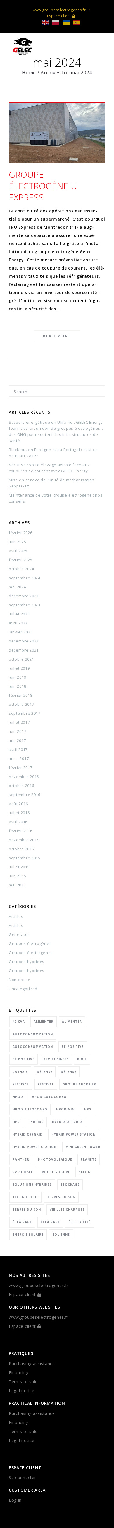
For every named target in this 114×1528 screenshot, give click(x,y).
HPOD (18, 1097)
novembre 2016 (24, 776)
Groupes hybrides (26, 961)
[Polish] (57, 22)
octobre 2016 (21, 785)
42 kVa (19, 1022)
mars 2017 (19, 758)
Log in (15, 1500)
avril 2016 (18, 821)
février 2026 (20, 532)
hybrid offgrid (67, 1122)
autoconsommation (33, 1034)
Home (29, 72)
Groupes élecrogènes (30, 943)
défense (44, 1072)
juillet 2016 (19, 812)
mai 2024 (17, 586)
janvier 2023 (20, 632)
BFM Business (56, 1059)
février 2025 (20, 559)
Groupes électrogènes (31, 952)
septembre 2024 (24, 577)
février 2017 (20, 767)
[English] (47, 22)
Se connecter (22, 1477)
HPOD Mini (66, 1109)
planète (88, 1159)
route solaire (56, 1172)
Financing (18, 1372)
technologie (25, 1197)
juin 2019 (17, 677)
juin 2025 (17, 541)
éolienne (61, 1235)
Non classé (19, 979)
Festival (21, 1084)
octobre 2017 (21, 704)
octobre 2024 (21, 568)
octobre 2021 (21, 659)
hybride (36, 1122)
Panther (21, 1159)
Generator (19, 934)
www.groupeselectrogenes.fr (59, 10)
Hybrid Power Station (73, 1134)
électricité (79, 1222)
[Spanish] (78, 22)
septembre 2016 (24, 794)
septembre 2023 (24, 605)
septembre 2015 (24, 857)
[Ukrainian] (68, 22)
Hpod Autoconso (49, 1097)
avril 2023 (18, 623)
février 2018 (20, 695)
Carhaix (20, 1072)
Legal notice (21, 1390)
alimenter (43, 1022)
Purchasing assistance (32, 1363)
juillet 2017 (19, 722)
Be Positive (73, 1047)
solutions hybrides (32, 1184)
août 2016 (18, 803)
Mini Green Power (82, 1147)
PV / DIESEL (23, 1172)
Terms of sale (23, 1381)
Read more (57, 336)
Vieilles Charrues (67, 1209)
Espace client (59, 15)
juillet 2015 (19, 866)
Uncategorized (23, 988)
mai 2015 (17, 885)
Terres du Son (61, 1197)
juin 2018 (17, 686)
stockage (70, 1184)
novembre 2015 (24, 839)
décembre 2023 (24, 595)
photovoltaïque (55, 1159)
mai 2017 (17, 740)
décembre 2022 (24, 641)
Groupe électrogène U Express (43, 185)
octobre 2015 (21, 848)
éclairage (22, 1222)
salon (85, 1172)
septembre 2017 (24, 713)
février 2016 (20, 830)
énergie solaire (28, 1235)
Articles (16, 916)
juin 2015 (17, 876)
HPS (87, 1109)
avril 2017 (18, 749)
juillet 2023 (19, 614)
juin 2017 (17, 731)
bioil (82, 1059)
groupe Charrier (79, 1084)
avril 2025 (18, 550)
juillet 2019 (19, 668)
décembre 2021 (24, 650)
